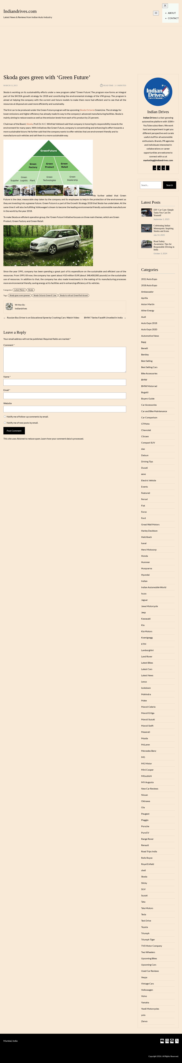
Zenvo (144, 1021)
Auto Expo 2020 (149, 329)
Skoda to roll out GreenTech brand (74, 295)
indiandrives (21, 308)
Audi (143, 316)
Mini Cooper (147, 769)
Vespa (144, 977)
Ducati (144, 467)
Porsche (145, 826)
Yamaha (145, 1002)
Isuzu (143, 593)
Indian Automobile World (153, 587)
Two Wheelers (148, 952)
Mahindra (146, 694)
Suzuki (144, 895)
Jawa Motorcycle (149, 606)
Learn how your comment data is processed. (62, 438)
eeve (143, 474)
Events (144, 486)
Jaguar (144, 599)
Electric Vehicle (148, 480)
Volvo (144, 996)
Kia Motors (146, 631)
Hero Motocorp (149, 549)
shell (143, 870)
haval (143, 543)
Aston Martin (147, 304)
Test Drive (146, 920)
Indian (144, 581)
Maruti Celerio (148, 706)
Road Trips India (149, 851)
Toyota (144, 927)
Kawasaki (146, 618)
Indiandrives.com (20, 11)
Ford (143, 518)
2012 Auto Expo (149, 279)
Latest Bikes (147, 662)
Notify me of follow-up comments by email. (27, 416)
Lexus (144, 681)
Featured (145, 493)
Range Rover (147, 838)
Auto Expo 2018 (149, 323)
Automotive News (150, 335)
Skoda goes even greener (20, 295)
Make (144, 700)
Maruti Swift (147, 725)
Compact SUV (148, 442)
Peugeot (145, 813)
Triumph (145, 933)
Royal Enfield (147, 864)
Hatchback (146, 537)
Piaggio (144, 820)
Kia (142, 625)
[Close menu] (165, 5)
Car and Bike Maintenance (154, 411)
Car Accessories (149, 404)
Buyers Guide (147, 398)
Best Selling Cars (149, 367)
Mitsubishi (146, 776)
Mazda (144, 738)
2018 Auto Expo (149, 285)
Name (7, 376)
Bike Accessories (149, 373)
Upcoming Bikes (149, 958)
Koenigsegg (147, 637)
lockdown (146, 687)
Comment (9, 345)
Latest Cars (146, 669)
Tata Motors (147, 908)
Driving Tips (147, 461)
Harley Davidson (149, 530)
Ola (143, 807)
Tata (143, 901)
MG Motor (146, 763)
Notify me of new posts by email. (22, 422)
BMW (144, 379)
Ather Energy (147, 310)
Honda (144, 555)
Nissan (144, 794)
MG (143, 757)
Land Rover (146, 656)
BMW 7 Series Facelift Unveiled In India (103, 317)
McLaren (145, 744)
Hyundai (145, 574)
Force (144, 511)
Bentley (145, 354)
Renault (145, 845)
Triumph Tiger (148, 939)
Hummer (145, 562)
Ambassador (147, 291)
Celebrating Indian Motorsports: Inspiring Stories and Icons (163, 228)
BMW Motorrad (149, 386)
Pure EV (145, 832)
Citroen (145, 436)
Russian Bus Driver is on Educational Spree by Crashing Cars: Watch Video (43, 317)
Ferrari (144, 499)
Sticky (144, 883)
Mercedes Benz (148, 750)
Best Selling (146, 360)
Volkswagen (147, 989)
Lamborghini (147, 650)
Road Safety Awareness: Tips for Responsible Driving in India (164, 245)
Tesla (143, 914)
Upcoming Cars (148, 964)
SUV (143, 889)
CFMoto (145, 423)
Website (7, 403)
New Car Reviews (149, 788)
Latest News (19, 290)
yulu (143, 1015)
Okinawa (145, 801)
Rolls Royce (146, 857)
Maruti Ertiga (147, 713)
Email (6, 390)
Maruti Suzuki (148, 719)
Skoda (30, 290)
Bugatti (144, 392)
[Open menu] (156, 13)
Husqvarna (146, 568)
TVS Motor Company (151, 945)
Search (169, 185)
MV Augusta (147, 782)
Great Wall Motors (150, 524)
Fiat (143, 505)
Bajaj (143, 342)
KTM (143, 644)
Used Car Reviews (150, 971)
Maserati (145, 732)
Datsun (144, 455)
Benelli (144, 348)
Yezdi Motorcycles (150, 1008)
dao (143, 448)
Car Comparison (149, 417)
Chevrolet (146, 430)
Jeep (143, 612)
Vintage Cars (147, 983)
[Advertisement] (91, 48)
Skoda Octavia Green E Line (45, 295)
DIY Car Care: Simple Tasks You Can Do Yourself (164, 213)
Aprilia (144, 298)
